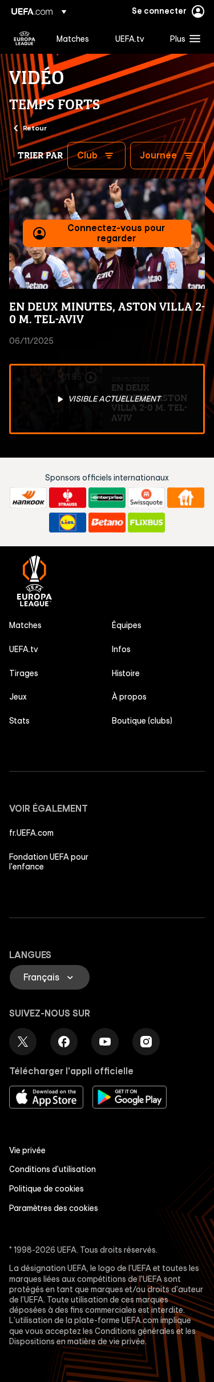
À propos (129, 696)
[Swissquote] (146, 497)
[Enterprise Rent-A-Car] (107, 497)
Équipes (127, 625)
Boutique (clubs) (142, 720)
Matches (25, 625)
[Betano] (107, 523)
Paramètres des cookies (53, 1208)
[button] (183, 38)
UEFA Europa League (24, 38)
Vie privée (27, 1150)
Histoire (126, 673)
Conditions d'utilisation (52, 1169)
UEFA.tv (23, 649)
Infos (121, 649)
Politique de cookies (46, 1188)
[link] (72, 38)
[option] (107, 399)
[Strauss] (67, 497)
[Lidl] (67, 523)
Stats (19, 720)
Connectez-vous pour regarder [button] (116, 233)
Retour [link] (35, 128)
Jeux (18, 696)
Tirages (23, 673)
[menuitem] (76, 38)
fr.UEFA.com (31, 832)
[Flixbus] (146, 523)
